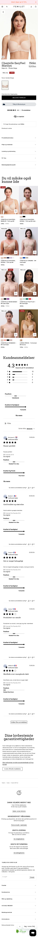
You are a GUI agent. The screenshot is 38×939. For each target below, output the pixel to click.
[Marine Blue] (8, 258)
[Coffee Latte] (5, 258)
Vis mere (19, 415)
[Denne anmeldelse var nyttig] (28, 488)
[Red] (30, 299)
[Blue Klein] (24, 258)
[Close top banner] (36, 2)
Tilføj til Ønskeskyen (19, 104)
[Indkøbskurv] (35, 6)
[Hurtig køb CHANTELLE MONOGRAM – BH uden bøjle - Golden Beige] (15, 293)
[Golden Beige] (5, 85)
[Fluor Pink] (5, 340)
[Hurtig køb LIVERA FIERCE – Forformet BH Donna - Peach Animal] (34, 334)
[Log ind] (31, 6)
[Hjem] (19, 6)
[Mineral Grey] (27, 258)
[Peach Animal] (21, 340)
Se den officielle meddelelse (12, 769)
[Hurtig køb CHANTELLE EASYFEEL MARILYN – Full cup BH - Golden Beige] (15, 211)
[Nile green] (24, 299)
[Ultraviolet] (8, 299)
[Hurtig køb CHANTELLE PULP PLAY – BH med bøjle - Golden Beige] (34, 293)
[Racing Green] (27, 299)
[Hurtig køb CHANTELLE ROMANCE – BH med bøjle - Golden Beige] (15, 334)
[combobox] (27, 429)
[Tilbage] (3, 12)
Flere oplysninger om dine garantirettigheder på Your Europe (18, 763)
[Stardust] (11, 340)
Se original (6, 456)
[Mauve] (11, 258)
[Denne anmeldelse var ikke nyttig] (32, 488)
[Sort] (24, 217)
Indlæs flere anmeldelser (19, 722)
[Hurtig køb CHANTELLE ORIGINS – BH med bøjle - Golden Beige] (34, 252)
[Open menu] (2, 6)
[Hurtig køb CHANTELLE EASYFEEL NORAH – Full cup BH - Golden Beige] (15, 252)
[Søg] (6, 6)
